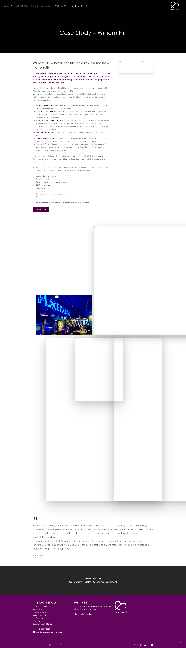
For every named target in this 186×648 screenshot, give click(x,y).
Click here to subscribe (83, 614)
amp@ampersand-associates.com (50, 632)
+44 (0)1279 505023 (42, 629)
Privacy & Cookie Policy (56, 645)
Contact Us (41, 209)
